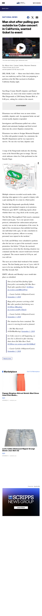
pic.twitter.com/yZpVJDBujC (25, 344)
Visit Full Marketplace (33, 371)
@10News (30, 287)
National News (9, 17)
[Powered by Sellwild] (37, 486)
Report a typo (7, 358)
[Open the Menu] (3, 2)
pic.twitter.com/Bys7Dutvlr (17, 309)
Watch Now (36, 3)
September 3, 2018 (14, 297)
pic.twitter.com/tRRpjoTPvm (17, 289)
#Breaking (18, 307)
